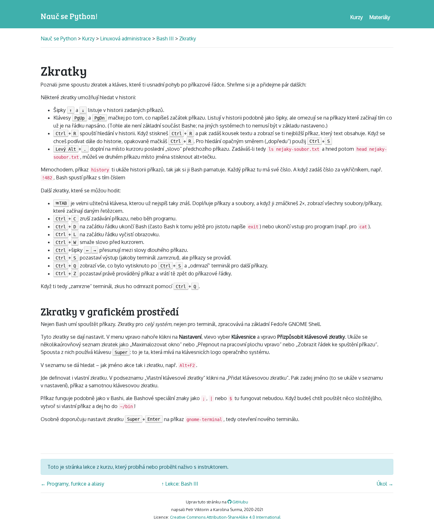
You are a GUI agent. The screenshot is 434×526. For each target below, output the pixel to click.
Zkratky (187, 38)
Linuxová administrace (125, 38)
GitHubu (239, 501)
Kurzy (88, 38)
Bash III (165, 38)
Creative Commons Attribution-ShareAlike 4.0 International (225, 517)
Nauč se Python (59, 38)
